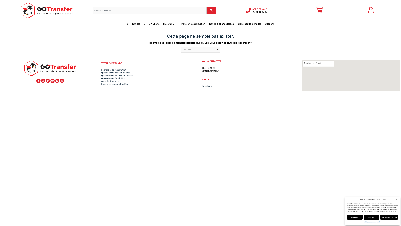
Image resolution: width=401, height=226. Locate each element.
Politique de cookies (370, 222)
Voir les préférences (389, 217)
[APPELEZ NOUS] (248, 10)
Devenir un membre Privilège (114, 84)
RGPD (378, 222)
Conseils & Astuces (110, 81)
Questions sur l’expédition (113, 78)
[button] (397, 199)
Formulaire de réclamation (113, 70)
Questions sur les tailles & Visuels (117, 75)
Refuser (371, 217)
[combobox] (150, 10)
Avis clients (207, 86)
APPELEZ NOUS (259, 9)
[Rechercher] (211, 10)
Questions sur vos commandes (115, 72)
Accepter (354, 217)
